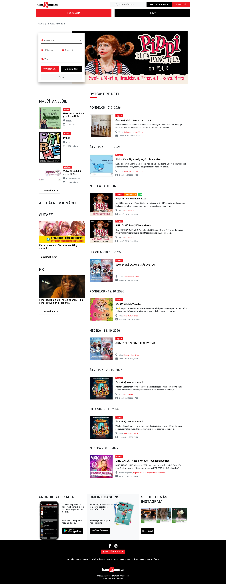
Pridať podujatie (98, 559)
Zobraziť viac (49, 190)
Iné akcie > (67, 167)
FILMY (152, 13)
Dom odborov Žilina (131, 277)
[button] (179, 57)
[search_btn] (117, 4)
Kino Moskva (129, 211)
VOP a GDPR (112, 559)
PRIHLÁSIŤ (181, 5)
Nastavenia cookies (129, 559)
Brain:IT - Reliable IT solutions (113, 578)
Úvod (41, 23)
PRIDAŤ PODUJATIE (160, 5)
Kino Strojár (128, 394)
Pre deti (119, 116)
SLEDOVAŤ (147, 531)
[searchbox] (56, 59)
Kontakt (70, 559)
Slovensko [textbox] (49, 40)
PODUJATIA (73, 13)
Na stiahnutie (82, 559)
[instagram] (115, 546)
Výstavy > (67, 134)
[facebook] (110, 546)
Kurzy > (66, 109)
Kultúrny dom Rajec (131, 355)
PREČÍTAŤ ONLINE (99, 530)
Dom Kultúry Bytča (130, 316)
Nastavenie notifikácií (149, 559)
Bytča (51, 23)
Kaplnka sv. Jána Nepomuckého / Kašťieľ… (150, 473)
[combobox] (62, 40)
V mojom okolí (71, 69)
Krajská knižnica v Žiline (133, 132)
